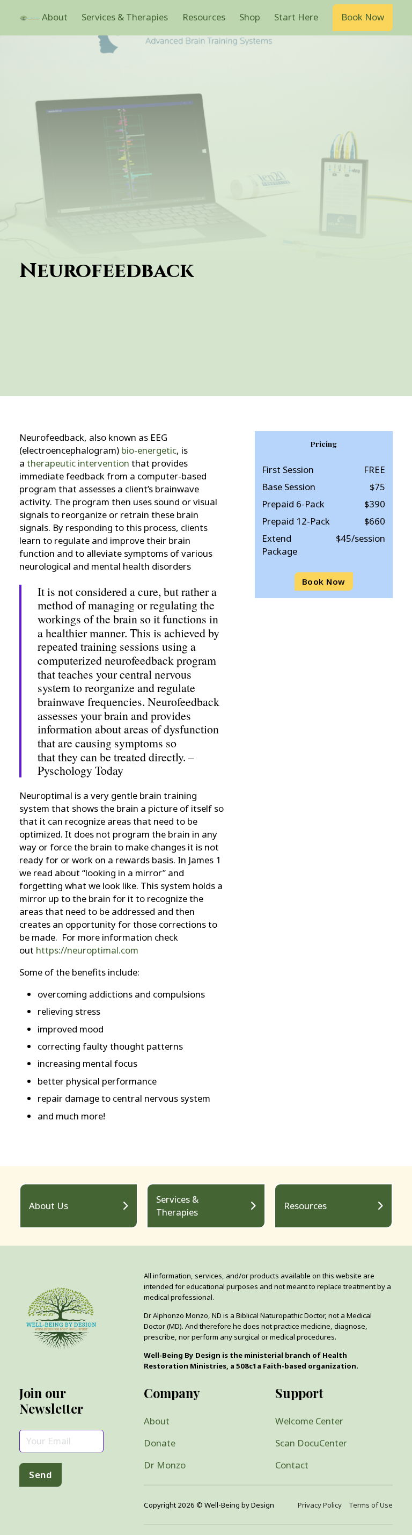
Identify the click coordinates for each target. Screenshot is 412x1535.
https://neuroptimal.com (88, 950)
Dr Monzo (165, 1465)
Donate (159, 1443)
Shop (249, 17)
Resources (203, 17)
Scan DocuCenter (311, 1443)
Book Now (362, 17)
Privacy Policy (320, 1505)
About (55, 17)
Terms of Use (371, 1505)
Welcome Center (309, 1421)
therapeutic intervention (79, 463)
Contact (291, 1465)
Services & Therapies (125, 17)
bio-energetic (148, 450)
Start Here (296, 17)
